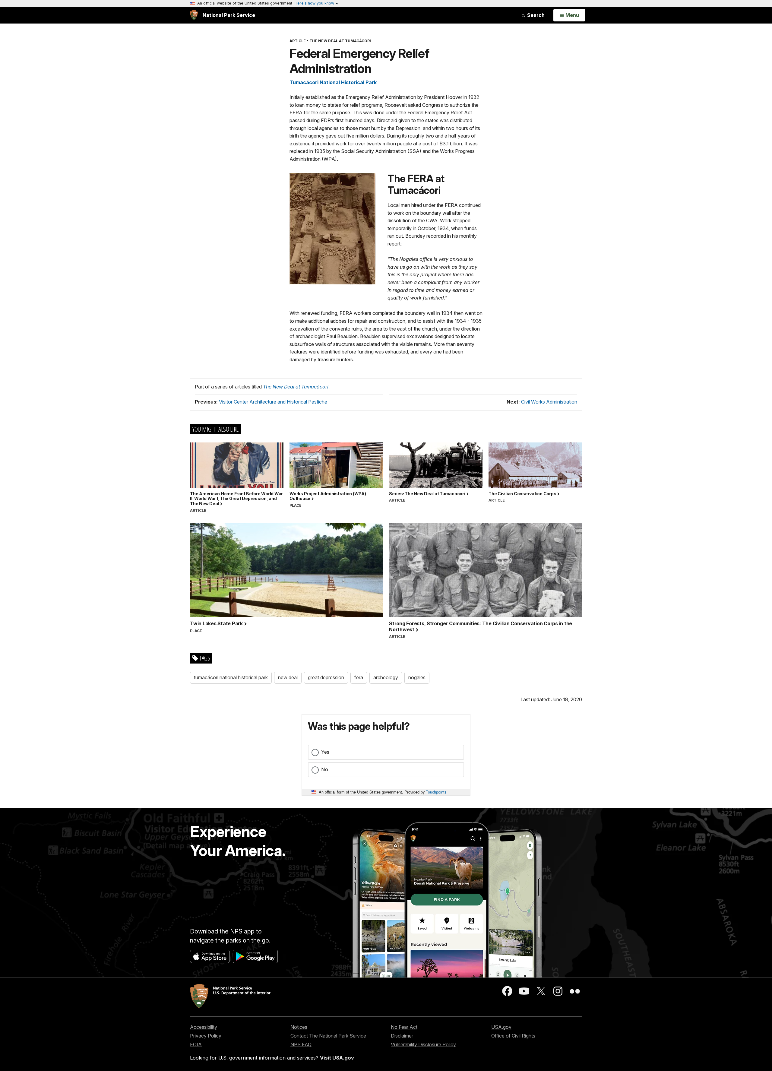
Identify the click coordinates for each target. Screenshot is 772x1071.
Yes (325, 752)
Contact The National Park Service (328, 1036)
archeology (385, 677)
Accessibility (203, 1027)
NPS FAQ (301, 1044)
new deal (288, 677)
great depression (326, 677)
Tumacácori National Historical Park (333, 82)
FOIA (196, 1044)
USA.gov (501, 1027)
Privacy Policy (205, 1036)
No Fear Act (404, 1027)
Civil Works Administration (549, 402)
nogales (417, 677)
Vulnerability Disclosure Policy (423, 1044)
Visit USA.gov (337, 1058)
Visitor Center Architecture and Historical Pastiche (273, 402)
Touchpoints (436, 792)
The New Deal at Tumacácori (295, 387)
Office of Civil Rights (513, 1036)
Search (535, 15)
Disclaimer (402, 1036)
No (324, 769)
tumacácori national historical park (231, 677)
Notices (298, 1027)
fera (358, 677)
